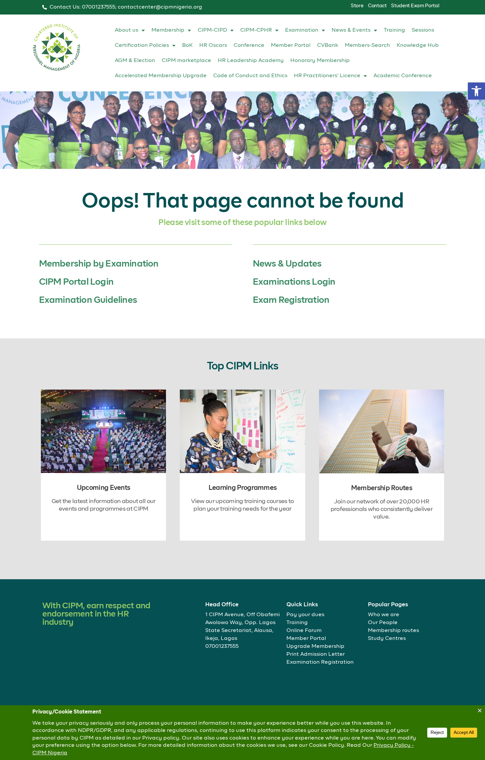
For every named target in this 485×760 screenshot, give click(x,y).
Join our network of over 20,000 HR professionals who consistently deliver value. (382, 509)
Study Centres (387, 638)
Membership (167, 30)
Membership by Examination (99, 264)
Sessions (423, 30)
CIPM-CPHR (256, 30)
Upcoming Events (103, 488)
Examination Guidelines (88, 300)
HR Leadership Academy (251, 60)
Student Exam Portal (415, 5)
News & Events (351, 30)
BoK (187, 45)
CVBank (327, 45)
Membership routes (393, 630)
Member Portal (290, 45)
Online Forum (304, 630)
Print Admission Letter (315, 654)
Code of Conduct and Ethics (250, 76)
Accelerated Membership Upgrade (161, 76)
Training (394, 30)
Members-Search (367, 45)
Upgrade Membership (315, 646)
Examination (301, 30)
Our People (383, 622)
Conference (249, 45)
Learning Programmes (243, 488)
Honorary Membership (320, 60)
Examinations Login (294, 282)
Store (357, 5)
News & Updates (287, 264)
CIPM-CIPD (212, 30)
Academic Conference (402, 76)
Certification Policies (142, 45)
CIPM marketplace (186, 60)
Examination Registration (320, 662)
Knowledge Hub (418, 45)
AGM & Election (135, 60)
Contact (377, 5)
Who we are (383, 615)
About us (126, 30)
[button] (476, 91)
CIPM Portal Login (76, 282)
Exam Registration (291, 300)
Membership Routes (381, 488)
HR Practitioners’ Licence (327, 76)
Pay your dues (305, 615)
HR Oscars (213, 45)
